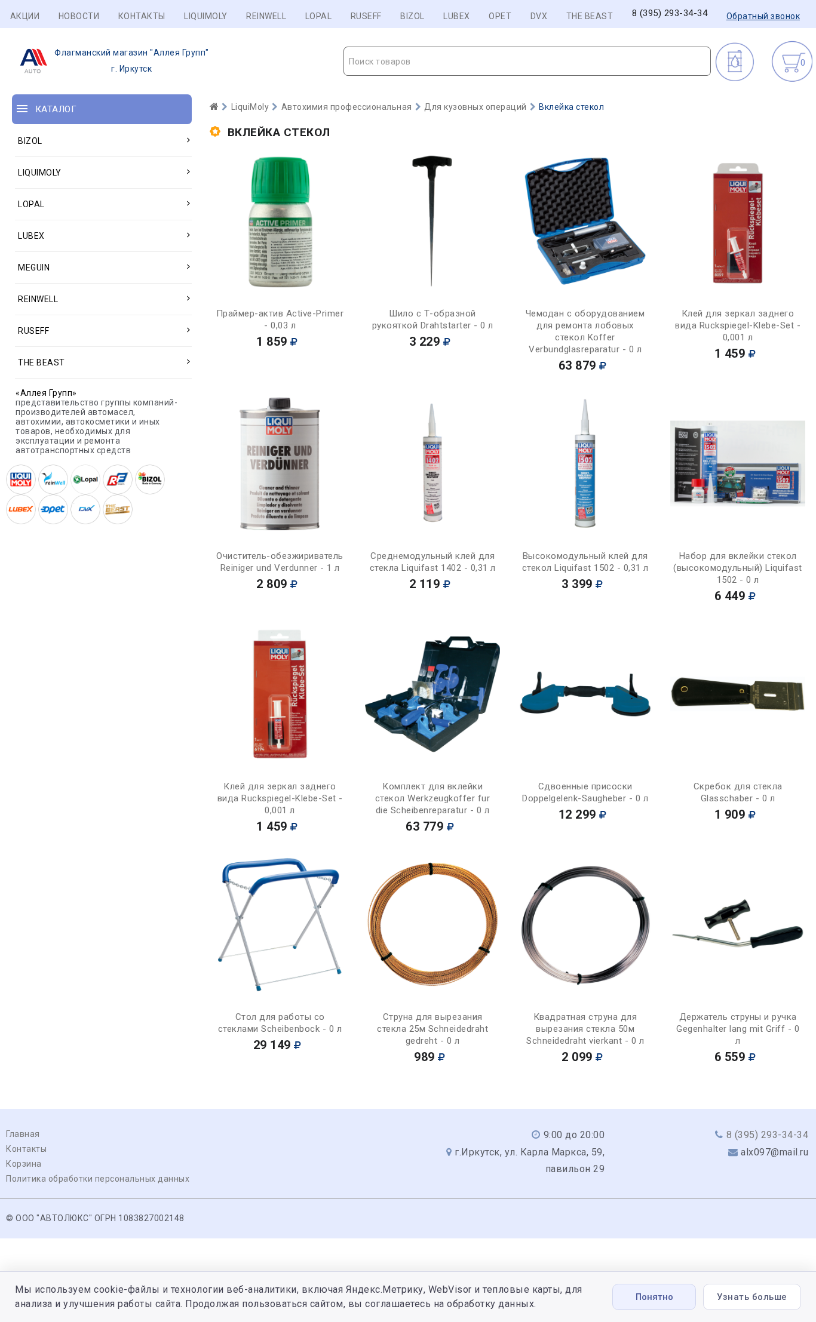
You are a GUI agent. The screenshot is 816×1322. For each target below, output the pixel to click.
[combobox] (527, 61)
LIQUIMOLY (206, 16)
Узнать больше (752, 1297)
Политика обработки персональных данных (97, 1178)
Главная (23, 1134)
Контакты (141, 16)
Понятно (654, 1297)
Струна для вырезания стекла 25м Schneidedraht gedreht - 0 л (432, 1029)
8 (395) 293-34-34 (670, 13)
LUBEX (456, 16)
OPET (500, 16)
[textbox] (527, 61)
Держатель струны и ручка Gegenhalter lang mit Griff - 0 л (737, 1029)
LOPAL (318, 16)
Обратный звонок (763, 16)
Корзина (24, 1164)
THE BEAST (589, 16)
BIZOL (412, 16)
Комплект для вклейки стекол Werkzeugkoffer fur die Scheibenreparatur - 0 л (432, 798)
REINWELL (266, 16)
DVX (539, 16)
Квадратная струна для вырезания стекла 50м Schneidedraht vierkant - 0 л (585, 1029)
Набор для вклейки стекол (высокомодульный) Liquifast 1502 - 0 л (737, 568)
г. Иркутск (131, 60)
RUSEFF (366, 16)
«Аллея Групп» (46, 393)
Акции (25, 16)
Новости (79, 16)
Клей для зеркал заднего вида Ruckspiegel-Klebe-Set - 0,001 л (737, 325)
